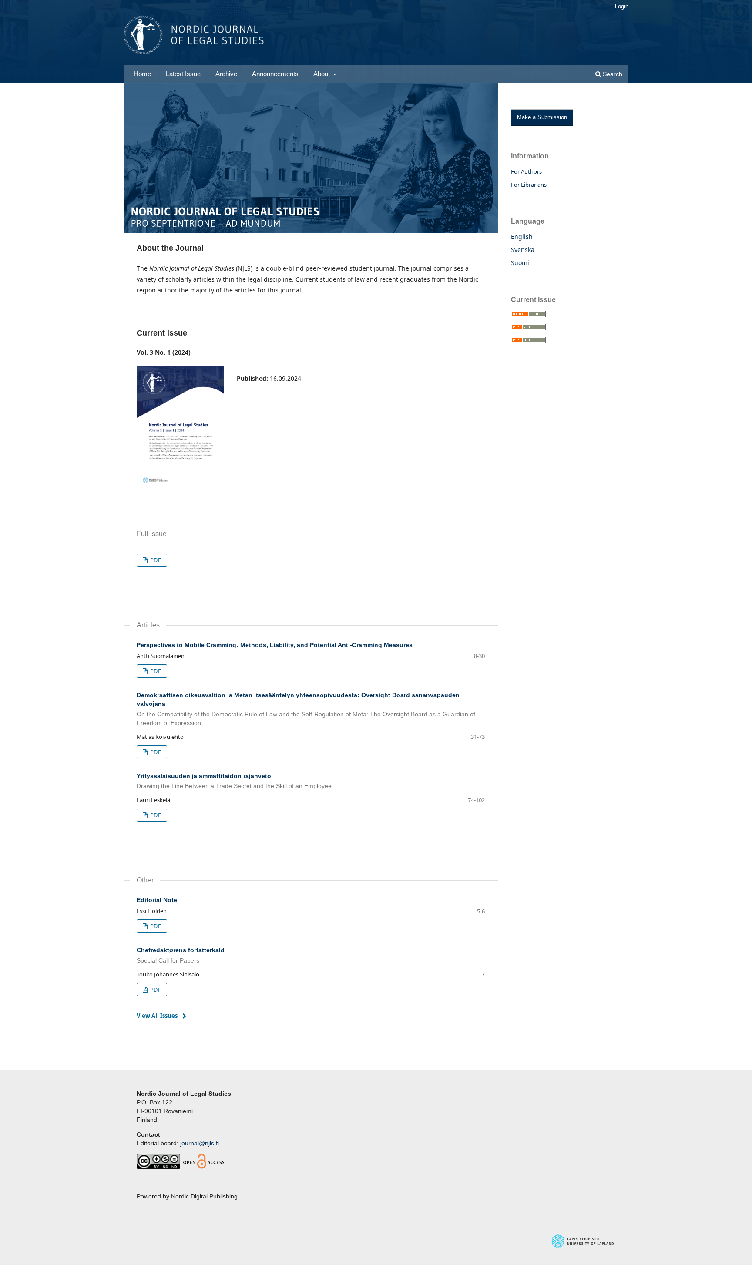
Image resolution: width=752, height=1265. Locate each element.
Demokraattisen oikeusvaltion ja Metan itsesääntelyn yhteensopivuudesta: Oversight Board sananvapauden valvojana (306, 708)
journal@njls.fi (199, 1143)
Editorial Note (157, 899)
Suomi (520, 262)
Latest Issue (183, 73)
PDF (155, 560)
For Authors (526, 171)
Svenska (522, 249)
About (322, 73)
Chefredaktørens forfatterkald (181, 955)
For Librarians (529, 184)
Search (611, 73)
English (522, 236)
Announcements (275, 73)
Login (621, 6)
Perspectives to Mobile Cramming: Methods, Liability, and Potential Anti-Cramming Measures (275, 644)
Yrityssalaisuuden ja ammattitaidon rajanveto (234, 781)
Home (142, 73)
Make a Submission (542, 117)
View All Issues (157, 1016)
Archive (226, 73)
